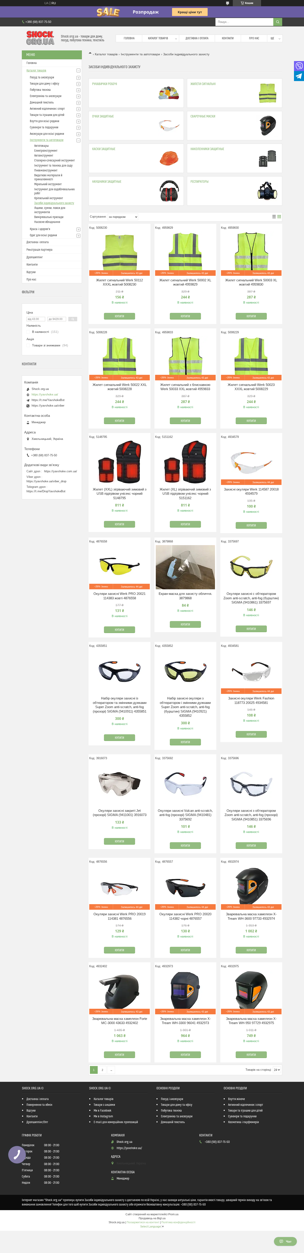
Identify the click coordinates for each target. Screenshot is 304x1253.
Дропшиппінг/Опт (37, 1122)
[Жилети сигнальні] (267, 93)
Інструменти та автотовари (140, 54)
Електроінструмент (45, 151)
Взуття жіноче (236, 1099)
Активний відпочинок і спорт (47, 109)
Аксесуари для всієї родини (47, 134)
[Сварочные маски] (267, 126)
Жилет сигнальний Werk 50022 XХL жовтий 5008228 (120, 387)
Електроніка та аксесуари (45, 96)
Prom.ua (173, 1214)
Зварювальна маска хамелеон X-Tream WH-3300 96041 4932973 (185, 1021)
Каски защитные (103, 149)
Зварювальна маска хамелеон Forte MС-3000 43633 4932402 (119, 1021)
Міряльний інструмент (48, 184)
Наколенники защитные (207, 149)
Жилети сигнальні (203, 84)
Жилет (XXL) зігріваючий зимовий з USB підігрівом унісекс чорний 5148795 (119, 493)
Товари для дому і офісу (44, 83)
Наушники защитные (106, 182)
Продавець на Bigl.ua (152, 1218)
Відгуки (31, 272)
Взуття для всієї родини (44, 121)
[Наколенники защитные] (267, 158)
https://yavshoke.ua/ (45, 394)
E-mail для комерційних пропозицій (116, 1122)
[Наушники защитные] (169, 191)
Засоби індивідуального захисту (54, 203)
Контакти (228, 38)
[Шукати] (277, 22)
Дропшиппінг (34, 257)
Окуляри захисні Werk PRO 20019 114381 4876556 (119, 916)
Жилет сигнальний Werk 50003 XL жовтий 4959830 (251, 282)
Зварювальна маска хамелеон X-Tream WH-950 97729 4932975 (251, 1021)
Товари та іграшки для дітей (47, 115)
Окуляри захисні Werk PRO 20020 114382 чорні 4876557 (185, 916)
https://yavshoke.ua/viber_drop (46, 481)
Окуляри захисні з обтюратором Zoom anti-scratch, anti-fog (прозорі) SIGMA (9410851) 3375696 (251, 815)
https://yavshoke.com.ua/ (60, 471)
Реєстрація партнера (39, 250)
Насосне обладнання (47, 222)
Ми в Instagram (103, 1116)
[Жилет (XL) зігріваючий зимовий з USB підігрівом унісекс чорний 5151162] (185, 463)
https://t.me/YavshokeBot (48, 400)
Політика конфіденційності (178, 1222)
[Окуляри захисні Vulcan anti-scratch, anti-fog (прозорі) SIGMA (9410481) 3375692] (185, 784)
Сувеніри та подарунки (44, 127)
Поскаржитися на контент (143, 1222)
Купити (119, 316)
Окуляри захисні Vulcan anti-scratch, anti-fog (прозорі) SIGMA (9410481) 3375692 (185, 815)
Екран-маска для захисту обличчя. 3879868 (185, 596)
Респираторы (200, 182)
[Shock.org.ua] (40, 38)
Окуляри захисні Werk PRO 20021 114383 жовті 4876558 (119, 596)
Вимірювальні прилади (48, 217)
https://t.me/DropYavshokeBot (45, 491)
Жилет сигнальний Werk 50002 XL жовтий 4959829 (185, 282)
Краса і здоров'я (40, 229)
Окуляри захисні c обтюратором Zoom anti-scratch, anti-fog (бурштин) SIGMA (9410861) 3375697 (251, 598)
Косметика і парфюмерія (243, 1122)
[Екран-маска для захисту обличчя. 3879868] (185, 567)
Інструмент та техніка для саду (53, 165)
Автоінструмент (43, 155)
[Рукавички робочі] (169, 93)
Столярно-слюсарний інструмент (54, 160)
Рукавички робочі (104, 84)
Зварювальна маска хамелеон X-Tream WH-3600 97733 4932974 (251, 916)
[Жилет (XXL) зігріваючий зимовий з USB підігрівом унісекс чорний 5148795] (119, 463)
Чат (289, 1241)
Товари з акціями (104, 1105)
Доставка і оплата (197, 38)
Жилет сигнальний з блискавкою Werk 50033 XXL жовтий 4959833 (185, 387)
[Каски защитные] (169, 158)
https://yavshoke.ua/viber (48, 405)
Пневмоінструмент (45, 170)
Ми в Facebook (102, 1110)
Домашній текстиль (42, 102)
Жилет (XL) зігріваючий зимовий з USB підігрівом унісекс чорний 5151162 (185, 493)
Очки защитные (103, 116)
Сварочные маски (203, 116)
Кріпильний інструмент (48, 198)
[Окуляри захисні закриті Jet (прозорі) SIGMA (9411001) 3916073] (119, 784)
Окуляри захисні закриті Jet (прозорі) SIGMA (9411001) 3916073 (119, 813)
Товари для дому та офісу (176, 1105)
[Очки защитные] (169, 126)
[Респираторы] (267, 191)
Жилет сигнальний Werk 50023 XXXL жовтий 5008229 (251, 387)
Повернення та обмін (39, 1105)
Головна (129, 38)
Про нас (254, 38)
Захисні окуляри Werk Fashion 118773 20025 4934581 (251, 700)
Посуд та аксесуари (42, 77)
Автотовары (41, 146)
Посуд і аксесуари (172, 1099)
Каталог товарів (158, 38)
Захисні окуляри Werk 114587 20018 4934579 (251, 491)
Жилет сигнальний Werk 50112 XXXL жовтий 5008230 (119, 282)
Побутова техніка (40, 90)
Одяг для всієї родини (43, 235)
